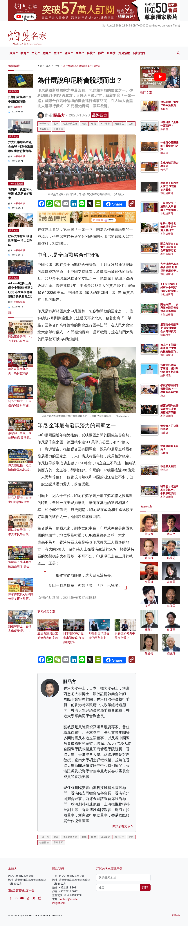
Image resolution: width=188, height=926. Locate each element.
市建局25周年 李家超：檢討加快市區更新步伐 (169, 368)
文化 (34, 53)
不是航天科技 (168, 466)
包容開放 (44, 129)
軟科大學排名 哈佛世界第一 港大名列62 (20, 240)
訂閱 (145, 887)
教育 (23, 53)
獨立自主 (119, 123)
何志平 (164, 169)
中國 (57, 66)
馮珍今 (164, 108)
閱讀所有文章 (122, 826)
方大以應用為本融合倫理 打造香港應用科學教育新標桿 (20, 146)
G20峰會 (105, 123)
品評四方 (99, 115)
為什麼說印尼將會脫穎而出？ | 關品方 (81, 66)
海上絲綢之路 (70, 123)
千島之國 (58, 129)
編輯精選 (18, 107)
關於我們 (139, 53)
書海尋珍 (13, 91)
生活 (56, 53)
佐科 (131, 123)
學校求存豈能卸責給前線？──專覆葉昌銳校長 (169, 388)
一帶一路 (44, 123)
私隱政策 (176, 915)
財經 (45, 53)
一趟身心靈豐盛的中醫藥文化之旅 (169, 146)
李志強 (164, 469)
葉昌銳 (164, 129)
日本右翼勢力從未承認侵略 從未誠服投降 (73, 638)
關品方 (59, 115)
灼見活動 (124, 53)
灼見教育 (13, 230)
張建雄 (164, 432)
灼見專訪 (13, 136)
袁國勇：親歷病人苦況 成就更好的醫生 (20, 193)
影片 (101, 53)
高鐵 (84, 123)
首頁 (39, 66)
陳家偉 (164, 152)
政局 (12, 53)
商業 (79, 53)
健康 (67, 53)
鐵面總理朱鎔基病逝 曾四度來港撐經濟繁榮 (169, 409)
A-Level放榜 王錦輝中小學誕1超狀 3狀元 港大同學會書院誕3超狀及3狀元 (169, 291)
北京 (56, 123)
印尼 (93, 123)
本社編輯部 (19, 156)
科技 (90, 53)
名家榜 (111, 53)
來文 (163, 395)
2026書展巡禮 (16, 183)
